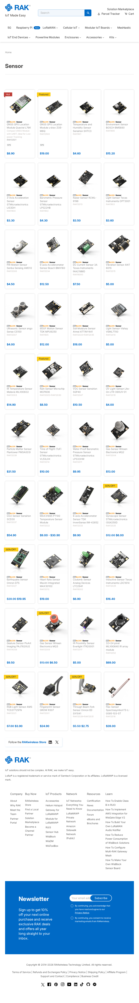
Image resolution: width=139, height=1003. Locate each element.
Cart (131, 13)
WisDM (50, 841)
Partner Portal (14, 820)
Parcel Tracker (110, 13)
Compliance (72, 976)
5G (9, 27)
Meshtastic (124, 27)
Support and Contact (52, 976)
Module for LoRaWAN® (52, 820)
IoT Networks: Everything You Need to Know (74, 804)
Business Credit (89, 976)
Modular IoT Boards (97, 27)
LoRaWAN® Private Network (72, 817)
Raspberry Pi (24, 27)
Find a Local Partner (31, 811)
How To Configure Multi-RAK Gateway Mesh (116, 851)
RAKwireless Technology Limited (72, 964)
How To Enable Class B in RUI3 (116, 802)
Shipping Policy (96, 972)
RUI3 (48, 827)
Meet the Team (15, 811)
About (13, 800)
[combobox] (61, 12)
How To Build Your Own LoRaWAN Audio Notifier (115, 826)
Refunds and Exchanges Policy (50, 972)
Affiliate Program (116, 972)
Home (8, 52)
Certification (93, 800)
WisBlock (51, 836)
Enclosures (72, 37)
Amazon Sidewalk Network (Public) (71, 832)
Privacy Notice (82, 912)
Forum (90, 814)
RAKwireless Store (31, 802)
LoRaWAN (49, 27)
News (90, 805)
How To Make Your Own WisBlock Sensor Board (115, 864)
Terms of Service (21, 972)
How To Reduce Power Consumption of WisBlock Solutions (117, 838)
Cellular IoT (70, 27)
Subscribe (101, 898)
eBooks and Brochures (93, 821)
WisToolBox (52, 845)
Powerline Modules (48, 37)
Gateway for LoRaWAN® (52, 811)
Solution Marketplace (120, 9)
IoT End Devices (18, 37)
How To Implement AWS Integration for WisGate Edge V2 (116, 813)
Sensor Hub (52, 831)
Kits (112, 37)
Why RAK (15, 805)
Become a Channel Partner (30, 830)
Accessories (94, 37)
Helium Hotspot (54, 805)
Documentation (95, 809)
